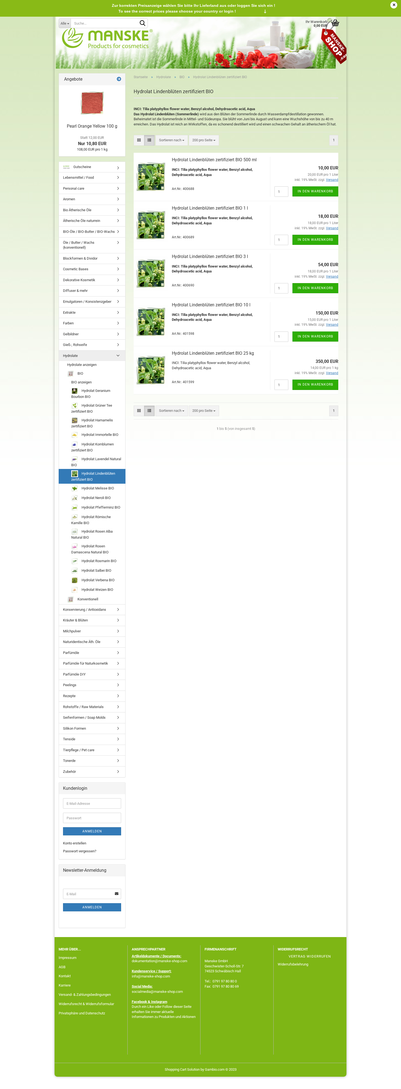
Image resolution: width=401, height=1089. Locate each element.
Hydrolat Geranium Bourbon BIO (90, 394)
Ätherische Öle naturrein (81, 221)
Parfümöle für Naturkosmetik (85, 663)
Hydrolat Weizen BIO (97, 589)
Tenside (69, 739)
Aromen (69, 199)
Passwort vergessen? (79, 851)
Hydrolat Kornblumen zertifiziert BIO (92, 447)
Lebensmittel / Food (78, 177)
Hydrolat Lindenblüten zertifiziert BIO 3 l (210, 256)
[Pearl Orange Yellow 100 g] (92, 103)
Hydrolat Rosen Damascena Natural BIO (90, 549)
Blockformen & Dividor (80, 258)
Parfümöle (71, 653)
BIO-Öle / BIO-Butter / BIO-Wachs (89, 232)
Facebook (139, 1002)
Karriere (65, 985)
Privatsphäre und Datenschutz (82, 1013)
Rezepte (69, 696)
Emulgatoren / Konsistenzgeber (87, 302)
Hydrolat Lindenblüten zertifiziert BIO (93, 476)
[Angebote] (119, 79)
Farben (68, 323)
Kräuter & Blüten (75, 620)
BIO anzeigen (81, 382)
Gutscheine (82, 167)
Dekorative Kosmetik (79, 280)
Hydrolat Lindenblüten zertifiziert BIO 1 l (210, 208)
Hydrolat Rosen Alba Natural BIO (92, 534)
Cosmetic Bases (75, 269)
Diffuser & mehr (75, 291)
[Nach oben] (386, 1080)
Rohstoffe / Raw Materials (83, 707)
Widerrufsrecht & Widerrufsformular (86, 1004)
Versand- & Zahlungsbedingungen (85, 995)
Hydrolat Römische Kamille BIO (91, 520)
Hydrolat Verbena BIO (98, 580)
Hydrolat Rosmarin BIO (98, 561)
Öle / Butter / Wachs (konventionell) (78, 245)
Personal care (73, 188)
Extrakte (69, 312)
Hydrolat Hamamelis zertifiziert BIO (92, 423)
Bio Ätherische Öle (77, 210)
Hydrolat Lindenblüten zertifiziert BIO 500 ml (214, 159)
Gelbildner (71, 334)
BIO (80, 373)
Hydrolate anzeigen (82, 365)
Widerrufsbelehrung (293, 964)
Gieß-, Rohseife (75, 345)
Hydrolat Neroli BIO (96, 498)
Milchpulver (72, 631)
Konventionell (87, 599)
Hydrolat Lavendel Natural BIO (96, 462)
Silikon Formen (74, 728)
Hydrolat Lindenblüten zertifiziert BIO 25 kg (213, 353)
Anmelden (92, 831)
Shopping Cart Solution (182, 1069)
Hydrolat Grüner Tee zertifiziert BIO (91, 408)
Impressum (67, 958)
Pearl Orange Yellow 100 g (92, 126)
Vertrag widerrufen (310, 956)
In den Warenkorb (315, 191)
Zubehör (69, 772)
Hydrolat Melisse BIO (97, 488)
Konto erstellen (74, 843)
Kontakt (65, 976)
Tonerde (69, 761)
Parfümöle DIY (74, 674)
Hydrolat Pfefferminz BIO (100, 507)
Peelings (69, 685)
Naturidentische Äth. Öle (81, 642)
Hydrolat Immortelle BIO (99, 435)
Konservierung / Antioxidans (84, 609)
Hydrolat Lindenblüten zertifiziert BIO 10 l (211, 304)
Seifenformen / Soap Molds (84, 717)
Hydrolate (70, 356)
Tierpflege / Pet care (78, 750)
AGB (62, 967)
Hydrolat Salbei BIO (96, 570)
